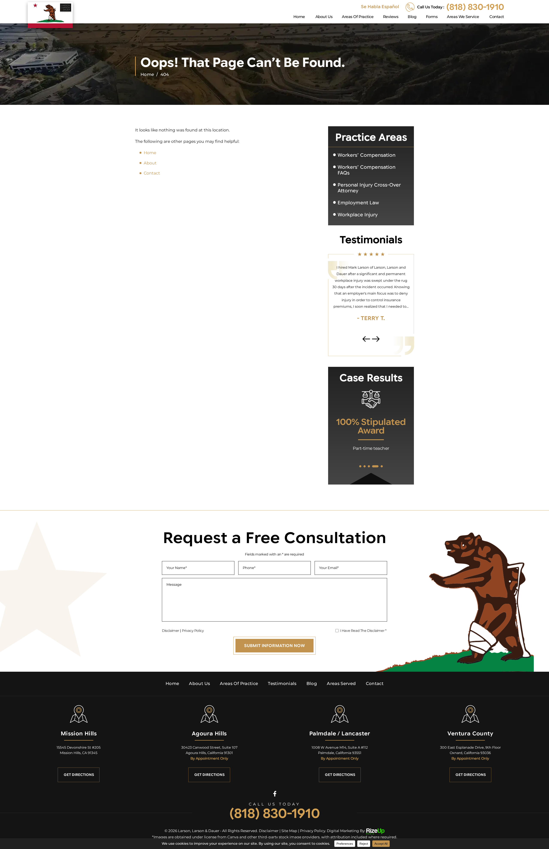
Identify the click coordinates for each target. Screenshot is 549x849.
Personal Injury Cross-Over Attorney (369, 187)
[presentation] (366, 339)
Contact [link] (152, 173)
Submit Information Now (274, 645)
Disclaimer (170, 630)
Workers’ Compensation (366, 155)
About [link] (150, 163)
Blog (412, 17)
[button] (360, 466)
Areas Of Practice (357, 17)
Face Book (274, 793)
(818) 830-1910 (475, 7)
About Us (323, 17)
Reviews (390, 17)
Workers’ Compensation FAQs (366, 170)
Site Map (289, 831)
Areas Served (341, 683)
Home (299, 17)
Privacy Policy (193, 631)
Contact (496, 17)
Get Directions (79, 775)
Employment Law (358, 203)
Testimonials (282, 683)
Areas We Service (463, 17)
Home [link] (150, 152)
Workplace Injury (358, 215)
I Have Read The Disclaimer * (363, 630)
